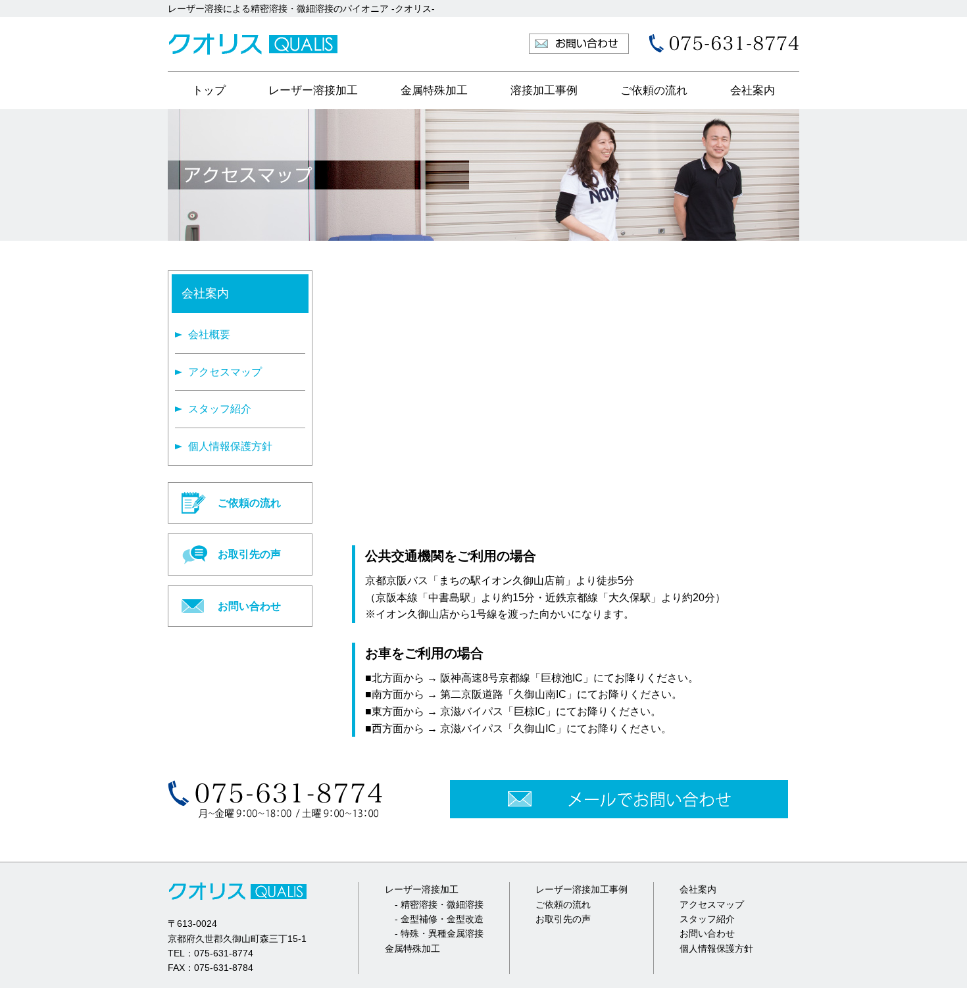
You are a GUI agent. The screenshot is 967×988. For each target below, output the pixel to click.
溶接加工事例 (544, 90)
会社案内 (752, 90)
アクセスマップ (225, 372)
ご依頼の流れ (653, 90)
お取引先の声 (249, 554)
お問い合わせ (249, 606)
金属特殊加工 (434, 90)
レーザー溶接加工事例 (581, 889)
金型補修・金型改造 (442, 919)
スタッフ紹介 (219, 408)
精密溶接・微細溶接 (442, 904)
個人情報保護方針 (230, 446)
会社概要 (209, 334)
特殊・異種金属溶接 (442, 933)
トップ (209, 90)
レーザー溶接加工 (313, 90)
